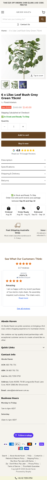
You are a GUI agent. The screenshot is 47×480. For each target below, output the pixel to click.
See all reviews (23, 308)
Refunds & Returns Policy (15, 458)
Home (4, 31)
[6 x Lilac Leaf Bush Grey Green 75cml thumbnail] (5, 85)
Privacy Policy (33, 464)
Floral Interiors (10, 102)
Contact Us (38, 456)
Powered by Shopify (23, 472)
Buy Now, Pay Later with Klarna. (22, 461)
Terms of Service (14, 466)
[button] (23, 160)
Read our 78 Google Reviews (24, 154)
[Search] (42, 19)
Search (4, 456)
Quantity (5, 121)
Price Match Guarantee (31, 466)
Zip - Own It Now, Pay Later (16, 464)
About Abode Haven (17, 456)
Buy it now (23, 143)
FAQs (30, 456)
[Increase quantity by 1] (23, 126)
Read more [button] (23, 298)
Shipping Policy (33, 458)
